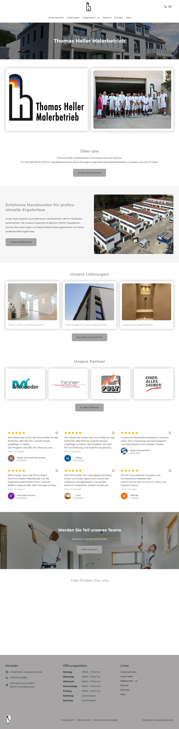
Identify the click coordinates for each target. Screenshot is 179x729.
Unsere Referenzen (21, 242)
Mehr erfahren (89, 549)
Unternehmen (56, 17)
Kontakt (118, 17)
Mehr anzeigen (16, 451)
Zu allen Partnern (89, 407)
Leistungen (73, 17)
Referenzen (89, 17)
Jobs (128, 17)
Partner (107, 17)
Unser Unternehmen (89, 172)
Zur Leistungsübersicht (89, 337)
